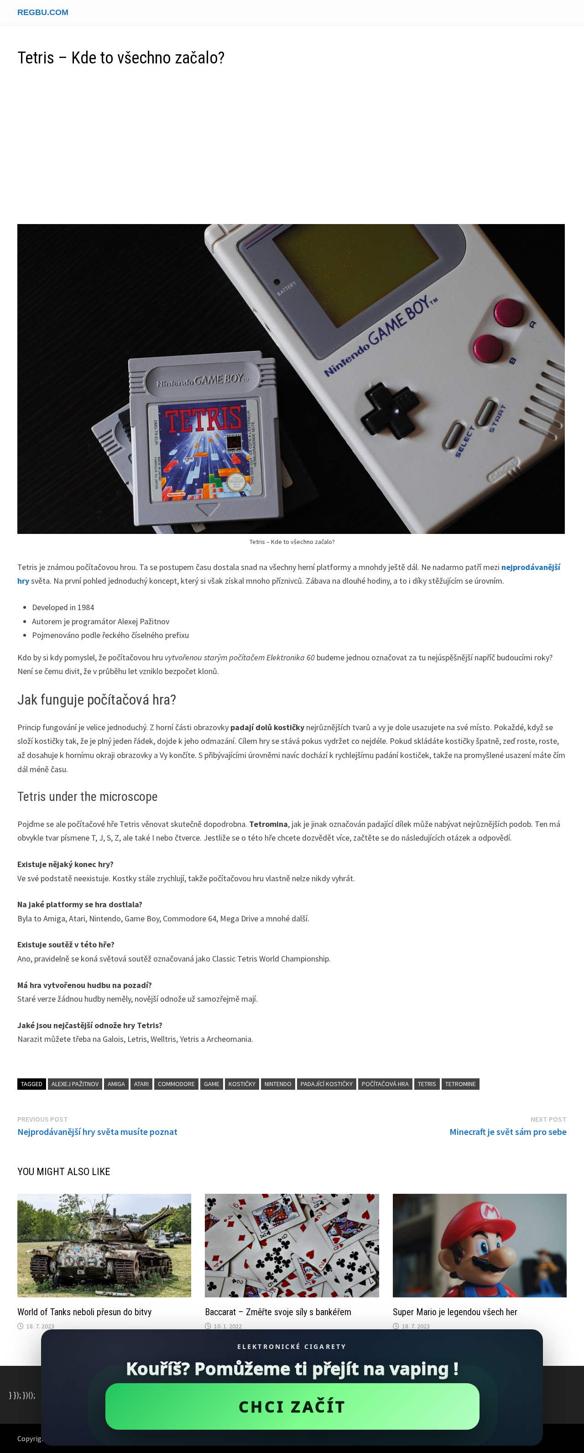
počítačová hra (385, 1084)
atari (141, 1084)
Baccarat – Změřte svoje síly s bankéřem (278, 1312)
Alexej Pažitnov (75, 1084)
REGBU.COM (42, 12)
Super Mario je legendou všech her (455, 1312)
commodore (176, 1084)
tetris (427, 1084)
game (211, 1084)
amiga (116, 1084)
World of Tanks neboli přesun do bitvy (84, 1312)
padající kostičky (327, 1084)
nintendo (278, 1084)
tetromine (460, 1084)
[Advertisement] (292, 146)
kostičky (242, 1084)
